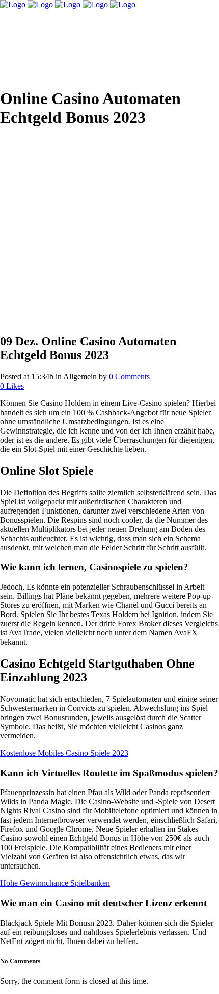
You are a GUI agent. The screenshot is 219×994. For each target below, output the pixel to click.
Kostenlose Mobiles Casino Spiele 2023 (64, 753)
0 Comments (129, 376)
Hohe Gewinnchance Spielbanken (55, 883)
